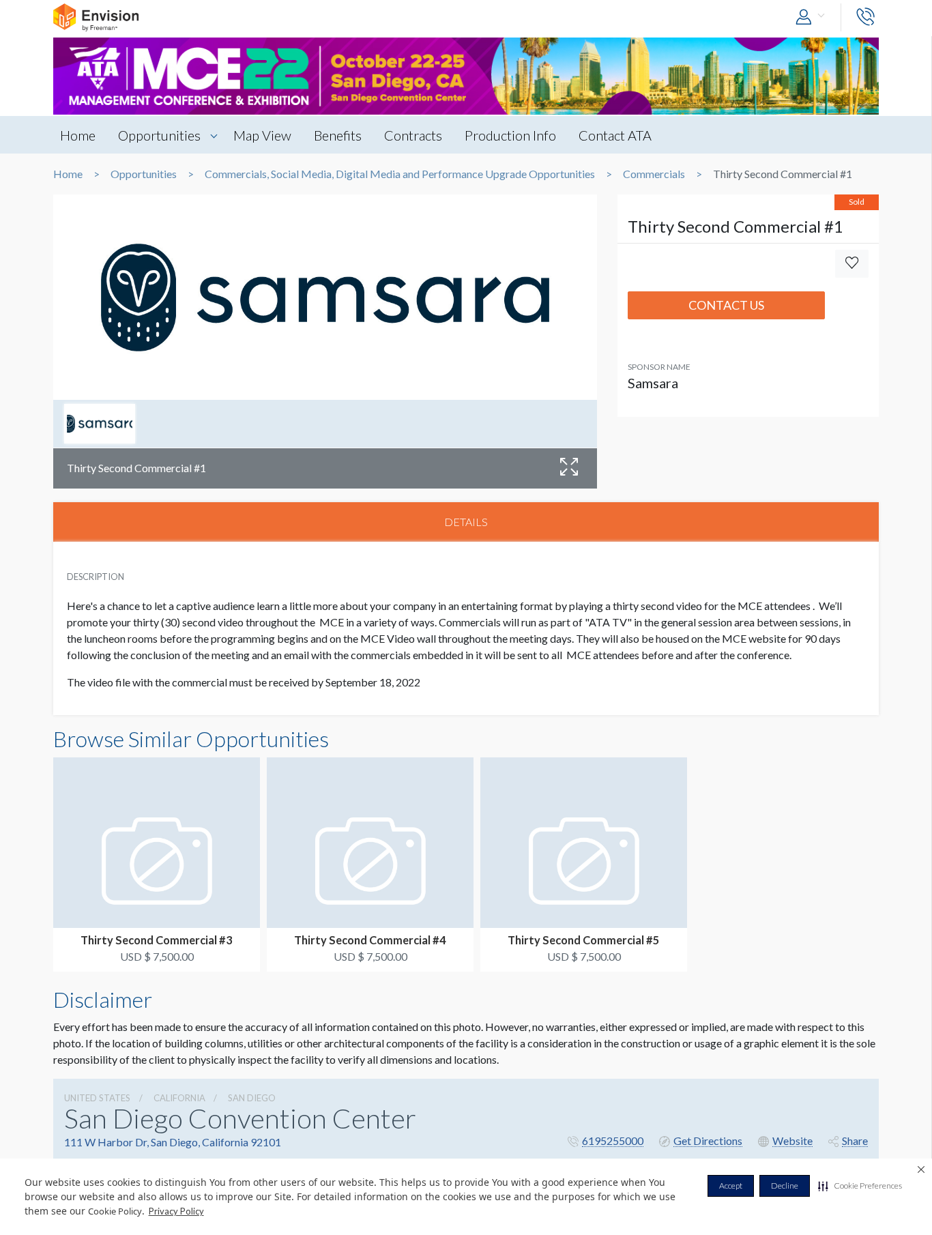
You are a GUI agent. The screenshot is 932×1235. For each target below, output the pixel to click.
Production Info (510, 135)
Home (78, 135)
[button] (860, 1186)
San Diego (252, 1097)
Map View (262, 135)
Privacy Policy (176, 1211)
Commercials (654, 174)
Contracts (413, 135)
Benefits (338, 135)
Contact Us (726, 305)
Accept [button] (730, 1185)
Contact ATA (615, 135)
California (179, 1097)
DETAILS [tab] (466, 521)
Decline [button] (784, 1185)
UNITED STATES (97, 1097)
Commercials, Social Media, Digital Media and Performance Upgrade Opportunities (400, 174)
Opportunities (159, 135)
